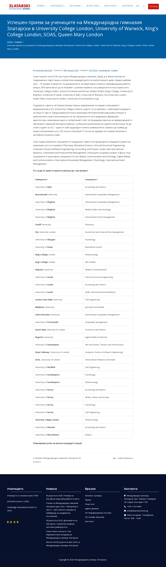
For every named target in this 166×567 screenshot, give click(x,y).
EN (137, 6)
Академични (104, 70)
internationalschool (44, 70)
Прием (40, 6)
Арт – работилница (122, 458)
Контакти (127, 6)
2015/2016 (93, 70)
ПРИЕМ (153, 6)
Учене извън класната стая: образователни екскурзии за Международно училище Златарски (62, 534)
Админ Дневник (92, 508)
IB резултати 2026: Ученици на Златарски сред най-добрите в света (62, 497)
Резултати (110, 6)
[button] (45, 6)
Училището (57, 6)
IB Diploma (92, 6)
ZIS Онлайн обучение (94, 517)
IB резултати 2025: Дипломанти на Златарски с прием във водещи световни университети (61, 523)
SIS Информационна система (98, 513)
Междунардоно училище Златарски (90, 559)
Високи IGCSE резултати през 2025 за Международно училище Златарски (63, 544)
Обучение (75, 6)
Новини (114, 70)
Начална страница (93, 495)
